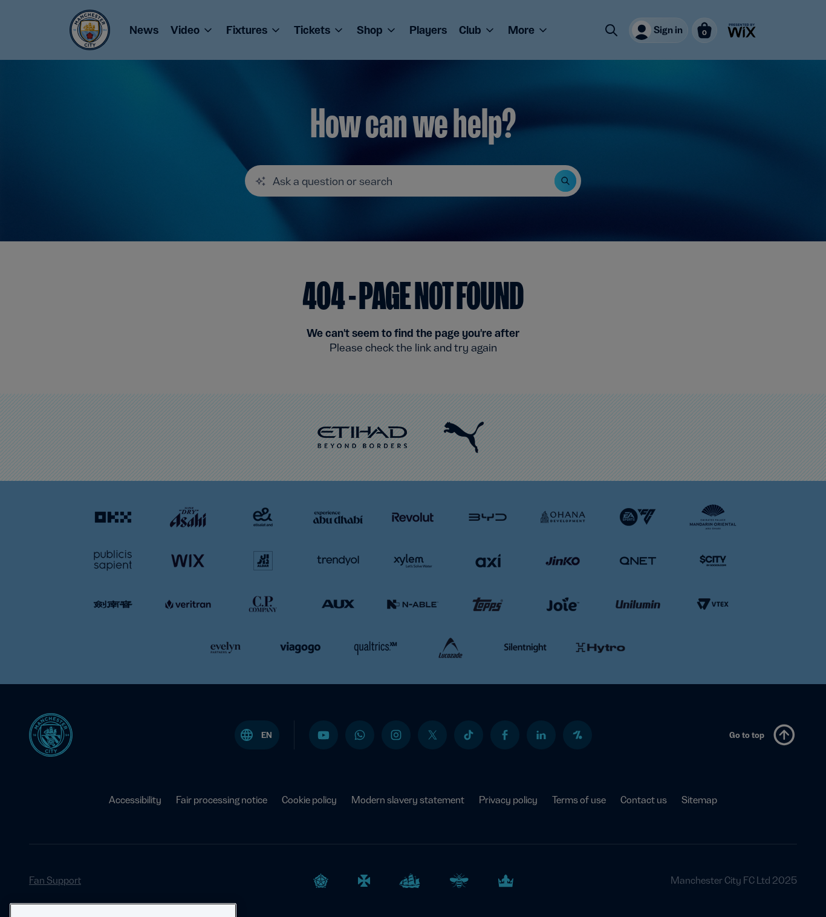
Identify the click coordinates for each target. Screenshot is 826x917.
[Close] (221, 834)
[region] (123, 864)
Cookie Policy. (159, 899)
